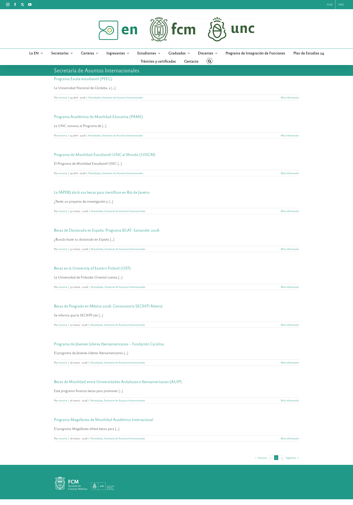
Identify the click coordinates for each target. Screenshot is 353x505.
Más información (290, 97)
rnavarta (62, 97)
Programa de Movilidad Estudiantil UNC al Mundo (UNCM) (104, 154)
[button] (209, 61)
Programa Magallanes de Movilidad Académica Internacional (103, 419)
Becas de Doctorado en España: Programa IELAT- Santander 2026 (106, 230)
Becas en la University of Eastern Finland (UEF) (92, 268)
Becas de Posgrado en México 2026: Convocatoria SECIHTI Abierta (108, 306)
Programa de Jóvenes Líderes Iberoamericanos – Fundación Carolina (109, 343)
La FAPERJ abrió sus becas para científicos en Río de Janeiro (102, 192)
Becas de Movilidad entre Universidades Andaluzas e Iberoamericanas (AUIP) (118, 381)
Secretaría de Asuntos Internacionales (122, 97)
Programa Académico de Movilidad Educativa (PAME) (98, 116)
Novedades (94, 97)
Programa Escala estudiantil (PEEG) (83, 78)
